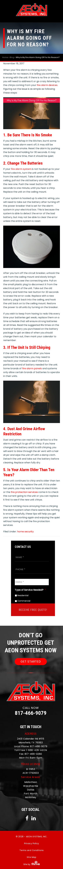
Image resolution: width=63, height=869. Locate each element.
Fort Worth (30, 793)
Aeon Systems (31, 10)
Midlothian (30, 782)
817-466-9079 (30, 713)
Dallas (30, 789)
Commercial (23, 601)
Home (5, 57)
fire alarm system (21, 169)
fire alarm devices (47, 85)
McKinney (30, 797)
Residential (22, 595)
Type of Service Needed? (30, 590)
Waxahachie (30, 786)
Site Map (31, 857)
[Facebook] (28, 819)
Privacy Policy (31, 843)
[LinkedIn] (33, 819)
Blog (12, 57)
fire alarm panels (32, 368)
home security (25, 531)
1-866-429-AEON (36, 750)
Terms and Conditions (31, 850)
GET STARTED (31, 661)
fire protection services (24, 492)
